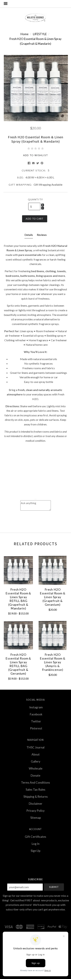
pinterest (36, 728)
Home (24, 34)
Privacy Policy (35, 810)
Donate (35, 775)
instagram (36, 707)
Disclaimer (35, 803)
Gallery (35, 761)
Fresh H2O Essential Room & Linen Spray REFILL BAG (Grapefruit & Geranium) (18, 664)
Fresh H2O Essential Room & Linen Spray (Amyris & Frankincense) (52, 662)
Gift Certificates (35, 836)
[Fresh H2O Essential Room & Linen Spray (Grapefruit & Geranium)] (52, 570)
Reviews (42, 234)
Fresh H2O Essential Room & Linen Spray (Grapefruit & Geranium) (52, 597)
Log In (35, 843)
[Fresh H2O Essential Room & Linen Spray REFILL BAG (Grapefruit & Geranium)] (18, 635)
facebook (36, 714)
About (36, 754)
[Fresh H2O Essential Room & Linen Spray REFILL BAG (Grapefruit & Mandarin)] (18, 570)
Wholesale (35, 768)
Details (28, 234)
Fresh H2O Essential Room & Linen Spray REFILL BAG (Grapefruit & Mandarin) (18, 599)
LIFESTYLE (40, 34)
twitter (36, 721)
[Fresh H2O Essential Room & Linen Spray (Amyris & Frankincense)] (52, 635)
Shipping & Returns (35, 796)
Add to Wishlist (35, 155)
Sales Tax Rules (35, 789)
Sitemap (35, 817)
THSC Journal (35, 747)
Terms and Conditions (35, 782)
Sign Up (35, 850)
